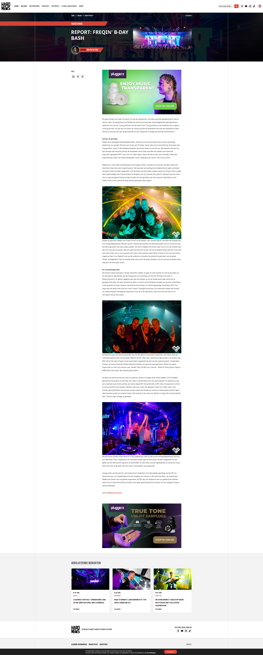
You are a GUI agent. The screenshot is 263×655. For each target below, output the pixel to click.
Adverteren (103, 644)
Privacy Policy (93, 644)
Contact (189, 644)
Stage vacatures (69, 6)
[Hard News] (6, 6)
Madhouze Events (114, 493)
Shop (81, 6)
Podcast (46, 6)
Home (16, 6)
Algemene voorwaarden (79, 644)
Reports (55, 6)
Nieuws (24, 6)
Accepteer (170, 652)
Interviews (34, 6)
